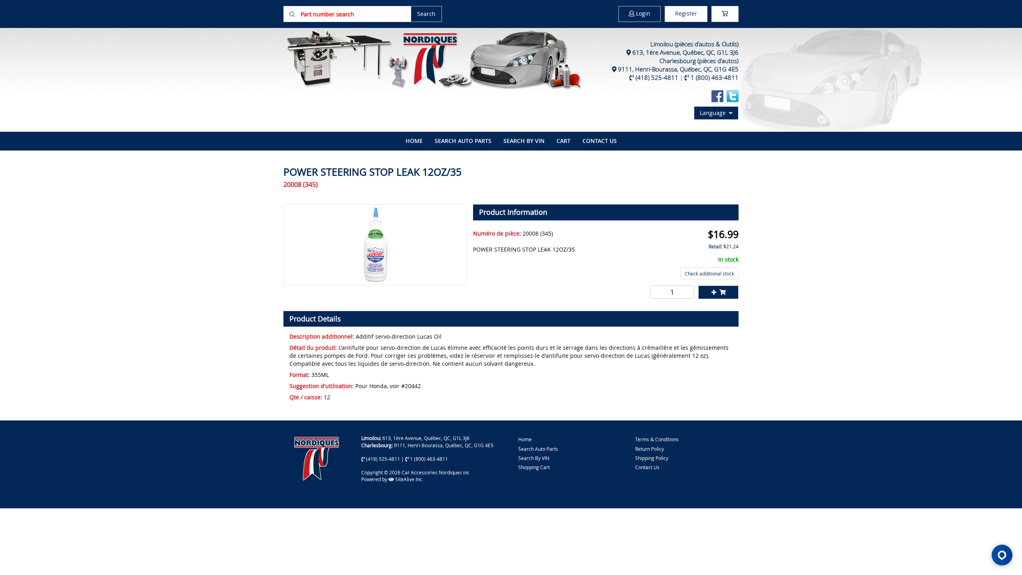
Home (525, 439)
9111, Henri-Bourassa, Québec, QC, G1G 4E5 (678, 69)
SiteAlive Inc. (408, 479)
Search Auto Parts (463, 141)
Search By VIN (533, 458)
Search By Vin (524, 141)
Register (686, 13)
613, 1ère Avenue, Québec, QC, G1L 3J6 (685, 52)
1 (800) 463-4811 (715, 77)
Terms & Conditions (657, 439)
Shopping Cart (534, 467)
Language (714, 113)
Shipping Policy (651, 458)
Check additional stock (709, 273)
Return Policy (649, 449)
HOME (414, 141)
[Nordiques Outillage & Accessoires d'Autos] (433, 59)
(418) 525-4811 (657, 77)
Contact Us (599, 141)
